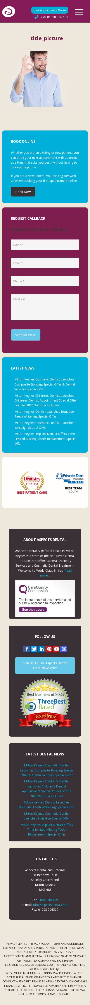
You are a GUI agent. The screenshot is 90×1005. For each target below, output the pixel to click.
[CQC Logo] (33, 593)
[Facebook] (26, 649)
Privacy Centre (17, 944)
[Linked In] (41, 649)
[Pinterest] (48, 649)
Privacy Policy (40, 944)
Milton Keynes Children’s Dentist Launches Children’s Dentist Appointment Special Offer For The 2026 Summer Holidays (45, 400)
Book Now (23, 191)
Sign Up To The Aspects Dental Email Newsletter (45, 665)
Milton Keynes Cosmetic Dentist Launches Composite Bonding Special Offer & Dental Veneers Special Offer (44, 384)
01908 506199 (48, 900)
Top (85, 999)
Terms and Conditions (67, 944)
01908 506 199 (54, 17)
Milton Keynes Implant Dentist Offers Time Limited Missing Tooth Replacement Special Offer (45, 439)
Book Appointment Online (50, 10)
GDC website (78, 948)
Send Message (25, 335)
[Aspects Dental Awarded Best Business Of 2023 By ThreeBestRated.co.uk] (44, 702)
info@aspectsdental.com (50, 905)
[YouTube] (56, 649)
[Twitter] (34, 649)
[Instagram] (63, 649)
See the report (33, 609)
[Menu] (79, 12)
